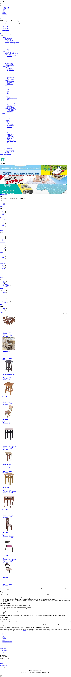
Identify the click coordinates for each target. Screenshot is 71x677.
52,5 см (3, 245)
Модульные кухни (10, 69)
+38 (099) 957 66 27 (5, 23)
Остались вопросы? (3, 665)
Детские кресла (9, 147)
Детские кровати (8, 54)
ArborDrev (4, 281)
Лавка (3, 202)
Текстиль (8, 50)
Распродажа (7, 152)
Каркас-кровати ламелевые (9, 65)
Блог (3, 10)
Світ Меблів (4, 302)
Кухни (6, 67)
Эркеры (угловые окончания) (12, 98)
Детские (6, 85)
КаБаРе (3, 113)
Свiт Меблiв (4, 286)
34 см (3, 236)
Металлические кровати (9, 64)
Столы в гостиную (10, 135)
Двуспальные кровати (8, 61)
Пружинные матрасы (8, 39)
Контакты (4, 13)
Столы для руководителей (11, 109)
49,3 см (3, 240)
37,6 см (3, 258)
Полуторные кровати (8, 62)
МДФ (3, 310)
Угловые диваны (10, 124)
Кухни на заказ (9, 68)
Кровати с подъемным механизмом (11, 58)
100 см (3, 227)
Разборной (4, 275)
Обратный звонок (3, 33)
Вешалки (8, 83)
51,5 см (3, 243)
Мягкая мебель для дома (9, 121)
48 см (3, 212)
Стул (3, 203)
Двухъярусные (9, 56)
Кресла (8, 123)
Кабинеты (8, 112)
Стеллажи (8, 97)
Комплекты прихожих (11, 81)
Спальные (6, 75)
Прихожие (6, 80)
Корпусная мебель (5, 66)
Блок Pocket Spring (10, 40)
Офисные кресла (10, 104)
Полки (8, 95)
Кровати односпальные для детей (13, 55)
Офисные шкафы (10, 111)
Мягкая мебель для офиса (9, 107)
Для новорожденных (10, 57)
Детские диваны (9, 127)
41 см (3, 238)
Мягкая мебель (5, 119)
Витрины (8, 90)
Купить (3, 359)
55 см (3, 249)
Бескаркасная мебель (8, 129)
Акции (3, 149)
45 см (3, 267)
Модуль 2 (6, 44)
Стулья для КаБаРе (10, 148)
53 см (3, 247)
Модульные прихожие (11, 82)
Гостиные (6, 71)
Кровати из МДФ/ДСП (9, 59)
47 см (3, 269)
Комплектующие (8, 96)
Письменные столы (10, 110)
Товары (5, 154)
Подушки (8, 48)
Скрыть (1, 206)
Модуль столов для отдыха (9, 131)
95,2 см (3, 221)
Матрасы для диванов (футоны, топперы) (12, 42)
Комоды (8, 78)
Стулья (6, 115)
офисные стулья (55, 598)
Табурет (3, 204)
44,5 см (3, 266)
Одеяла (8, 49)
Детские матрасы (5, 644)
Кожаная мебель (7, 120)
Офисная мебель (5, 101)
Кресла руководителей (11, 103)
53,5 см (3, 248)
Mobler (3, 282)
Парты (8, 87)
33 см (3, 234)
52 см (3, 244)
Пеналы (8, 92)
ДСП (3, 309)
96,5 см (3, 222)
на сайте (24, 630)
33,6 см (3, 235)
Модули (6, 88)
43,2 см (3, 261)
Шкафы (8, 89)
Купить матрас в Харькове (7, 641)
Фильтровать (22, 198)
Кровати (4, 51)
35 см (3, 237)
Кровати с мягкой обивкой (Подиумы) (11, 53)
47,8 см (3, 239)
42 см (3, 260)
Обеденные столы (10, 132)
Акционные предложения (9, 151)
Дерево (3, 308)
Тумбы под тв (9, 73)
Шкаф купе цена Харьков (9, 74)
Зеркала (8, 99)
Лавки (6, 117)
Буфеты (8, 91)
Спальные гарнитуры (8, 60)
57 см (3, 250)
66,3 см (3, 213)
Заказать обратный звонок (7, 31)
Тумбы (8, 94)
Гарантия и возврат (5, 8)
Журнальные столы (10, 134)
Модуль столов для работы (9, 137)
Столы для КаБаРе (10, 136)
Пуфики (8, 128)
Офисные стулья (9, 106)
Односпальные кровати (9, 63)
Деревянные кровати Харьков (10, 52)
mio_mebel (2, 663)
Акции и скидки (5, 635)
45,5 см (3, 268)
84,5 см (3, 219)
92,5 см (3, 220)
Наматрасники (9, 46)
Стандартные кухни (10, 70)
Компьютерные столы (10, 138)
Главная (1, 154)
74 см (3, 214)
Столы (6, 116)
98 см (3, 225)
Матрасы (4, 37)
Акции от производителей (9, 150)
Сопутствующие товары (9, 45)
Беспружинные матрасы (9, 38)
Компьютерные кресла (11, 105)
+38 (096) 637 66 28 (5, 28)
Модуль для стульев (8, 142)
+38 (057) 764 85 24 (5, 30)
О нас (3, 11)
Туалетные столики (10, 79)
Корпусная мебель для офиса (10, 108)
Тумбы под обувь (10, 84)
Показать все (2, 217)
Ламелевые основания (11, 47)
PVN (3, 283)
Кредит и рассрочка (6, 634)
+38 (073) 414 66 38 (5, 26)
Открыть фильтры (3, 194)
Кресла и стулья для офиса (9, 102)
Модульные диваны (10, 125)
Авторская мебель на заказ (9, 118)
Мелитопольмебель (5, 285)
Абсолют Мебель (5, 284)
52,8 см (3, 246)
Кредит (3, 9)
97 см (3, 223)
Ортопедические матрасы (7, 642)
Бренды (3, 12)
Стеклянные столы (12, 133)
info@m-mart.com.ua (3, 661)
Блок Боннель (9, 41)
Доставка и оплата (5, 7)
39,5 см (3, 210)
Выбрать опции (5, 336)
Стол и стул (4, 130)
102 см (3, 228)
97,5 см (3, 224)
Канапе (8, 126)
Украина (4, 292)
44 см (3, 211)
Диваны (8, 122)
